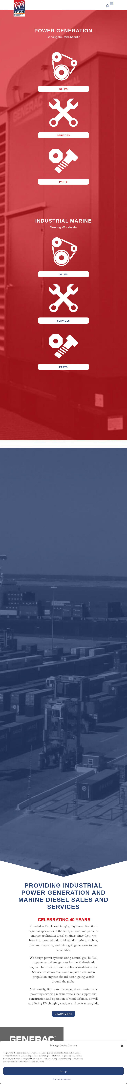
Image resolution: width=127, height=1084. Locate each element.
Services (63, 135)
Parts (63, 181)
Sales (63, 89)
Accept (63, 1071)
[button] (122, 1045)
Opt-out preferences (62, 1079)
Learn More (63, 1014)
